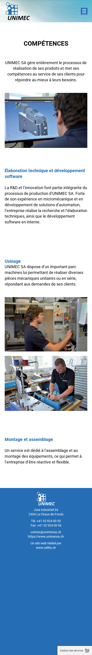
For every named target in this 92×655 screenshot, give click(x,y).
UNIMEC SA (17, 11)
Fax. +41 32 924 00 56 (46, 525)
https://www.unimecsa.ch (46, 536)
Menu (84, 11)
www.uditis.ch (46, 547)
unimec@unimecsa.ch (46, 532)
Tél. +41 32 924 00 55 (46, 521)
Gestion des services (71, 650)
